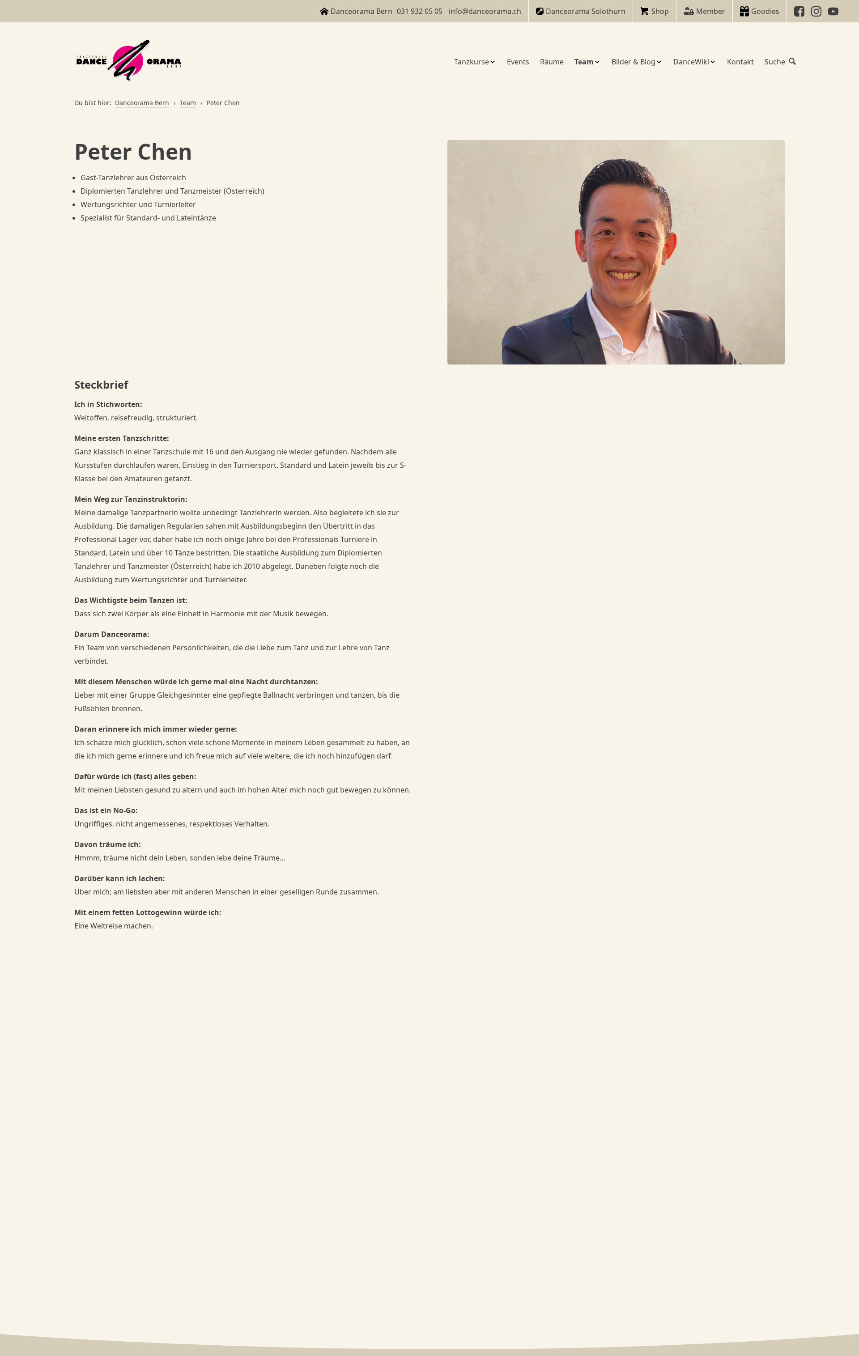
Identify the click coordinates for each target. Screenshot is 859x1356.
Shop (660, 11)
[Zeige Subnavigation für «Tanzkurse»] (492, 61)
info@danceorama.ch (485, 11)
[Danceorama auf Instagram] (817, 11)
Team (188, 102)
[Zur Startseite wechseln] (130, 61)
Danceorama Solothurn (585, 11)
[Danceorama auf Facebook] (800, 11)
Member (710, 11)
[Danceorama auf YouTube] (834, 11)
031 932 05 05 (419, 11)
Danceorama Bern (142, 102)
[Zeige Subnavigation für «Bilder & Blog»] (659, 61)
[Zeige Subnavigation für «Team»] (597, 61)
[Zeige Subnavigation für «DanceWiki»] (712, 61)
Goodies (765, 11)
